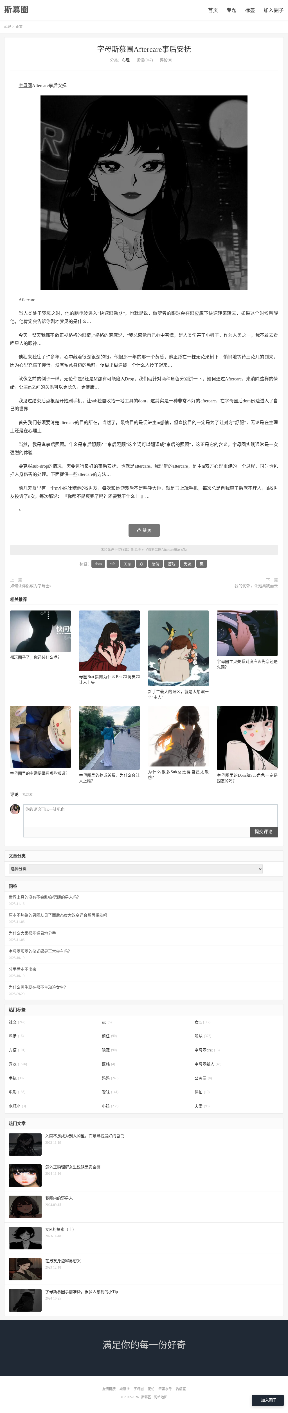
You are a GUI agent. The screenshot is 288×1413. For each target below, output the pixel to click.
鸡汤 (16, 1036)
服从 (203, 1036)
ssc (107, 1022)
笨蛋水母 (165, 1389)
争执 (16, 1078)
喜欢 (18, 1064)
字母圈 (25, 85)
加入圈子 (274, 10)
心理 (7, 27)
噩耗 (108, 1064)
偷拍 (202, 1092)
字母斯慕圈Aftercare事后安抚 (144, 49)
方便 (17, 1050)
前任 (109, 1036)
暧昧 (110, 1092)
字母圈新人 (208, 1064)
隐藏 (109, 1050)
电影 (17, 1092)
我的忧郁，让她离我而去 (256, 586)
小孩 (110, 1106)
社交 (17, 1022)
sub (94, 400)
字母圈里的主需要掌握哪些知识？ (39, 773)
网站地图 (160, 1397)
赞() (147, 530)
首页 (213, 10)
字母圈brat (207, 1050)
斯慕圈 (16, 10)
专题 (231, 10)
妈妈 (110, 1078)
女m (202, 1022)
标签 (250, 10)
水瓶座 (17, 1106)
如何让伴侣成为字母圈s (30, 586)
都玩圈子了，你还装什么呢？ (35, 657)
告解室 (181, 1389)
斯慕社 (125, 1389)
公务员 (203, 1078)
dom (98, 564)
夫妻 (202, 1106)
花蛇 (151, 1389)
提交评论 (264, 831)
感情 (155, 564)
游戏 (172, 564)
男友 (188, 564)
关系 (49, 387)
